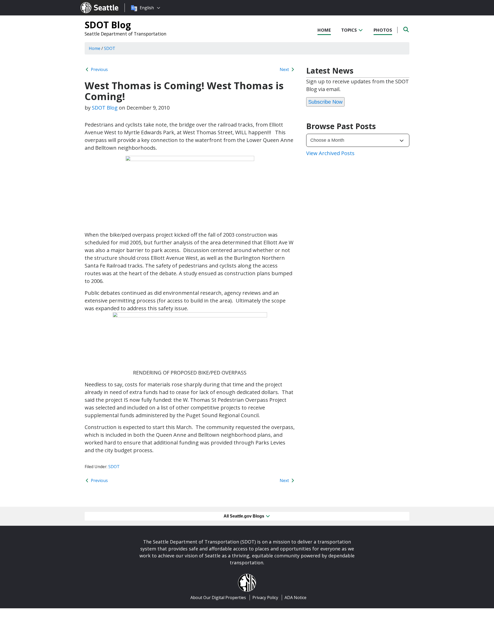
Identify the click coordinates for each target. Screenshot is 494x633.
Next (285, 69)
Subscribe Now (325, 102)
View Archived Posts (330, 153)
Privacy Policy (265, 597)
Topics (349, 30)
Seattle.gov (91, 3)
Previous (99, 69)
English (147, 8)
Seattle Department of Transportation (125, 34)
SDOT (114, 466)
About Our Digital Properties (218, 597)
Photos (383, 30)
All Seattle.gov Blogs (244, 516)
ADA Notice (295, 597)
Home (324, 30)
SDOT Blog (108, 25)
